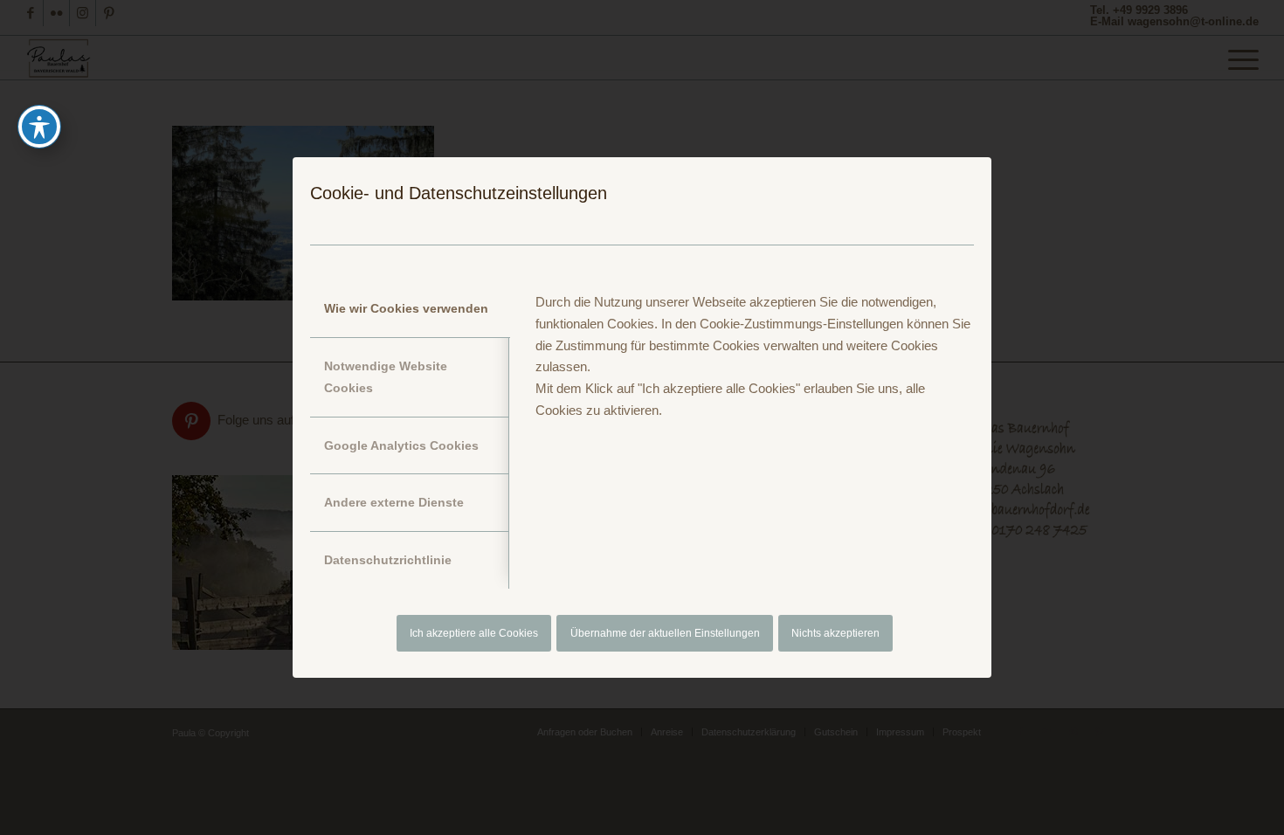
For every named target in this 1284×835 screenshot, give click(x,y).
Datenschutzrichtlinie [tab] (388, 560)
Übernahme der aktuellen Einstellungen (665, 633)
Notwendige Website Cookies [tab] (385, 377)
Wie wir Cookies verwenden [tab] (406, 308)
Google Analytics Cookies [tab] (401, 445)
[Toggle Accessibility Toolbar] (39, 127)
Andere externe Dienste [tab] (394, 502)
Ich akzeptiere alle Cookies (474, 633)
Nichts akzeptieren (835, 633)
